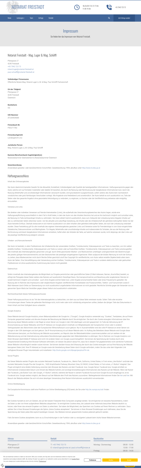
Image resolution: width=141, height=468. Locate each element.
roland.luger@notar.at (61, 447)
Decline (111, 460)
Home (9, 18)
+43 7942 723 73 (120, 7)
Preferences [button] (42, 461)
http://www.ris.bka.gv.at (91, 168)
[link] (23, 18)
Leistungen (20, 18)
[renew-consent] (2, 465)
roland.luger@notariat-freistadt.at (21, 69)
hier (121, 375)
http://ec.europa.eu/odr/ (94, 389)
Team (31, 18)
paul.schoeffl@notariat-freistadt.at (21, 72)
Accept (129, 460)
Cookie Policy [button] (75, 459)
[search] (109, 18)
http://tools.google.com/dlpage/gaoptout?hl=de (70, 350)
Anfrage (40, 18)
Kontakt (51, 18)
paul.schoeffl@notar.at (81, 447)
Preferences (92, 460)
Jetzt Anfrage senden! (124, 18)
